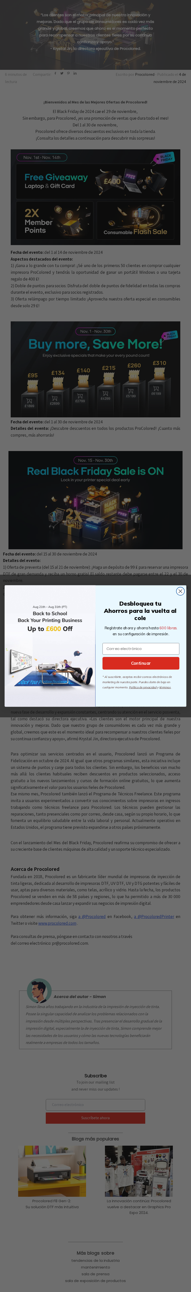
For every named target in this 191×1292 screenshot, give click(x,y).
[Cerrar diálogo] (180, 591)
